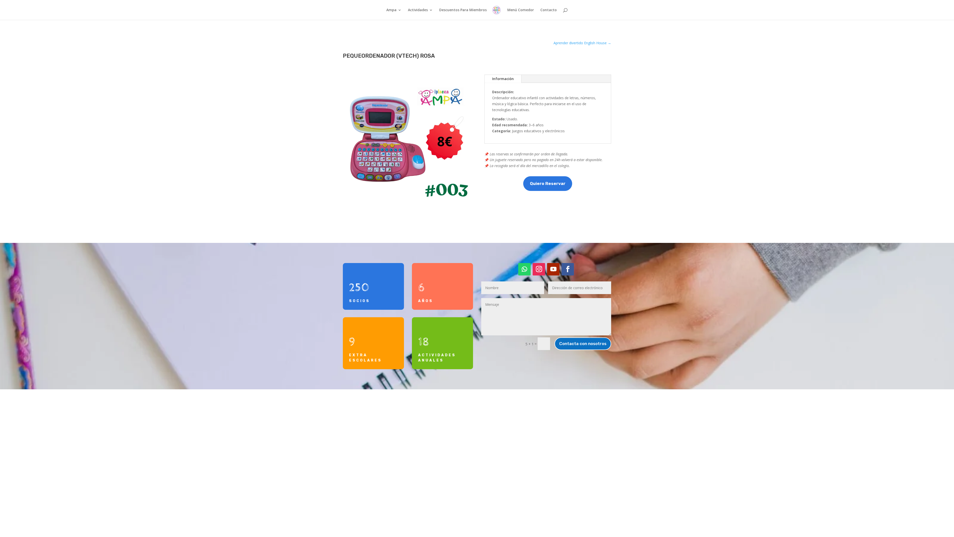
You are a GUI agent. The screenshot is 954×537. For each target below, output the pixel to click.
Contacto (548, 10)
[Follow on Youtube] (553, 269)
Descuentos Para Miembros (463, 10)
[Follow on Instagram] (539, 269)
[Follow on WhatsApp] (524, 269)
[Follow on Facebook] (567, 269)
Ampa (391, 10)
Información (503, 78)
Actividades (418, 10)
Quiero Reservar (547, 183)
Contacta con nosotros (582, 343)
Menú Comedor (520, 10)
